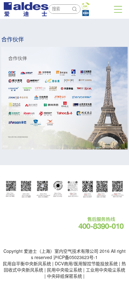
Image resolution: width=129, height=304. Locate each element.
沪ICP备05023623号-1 (75, 257)
